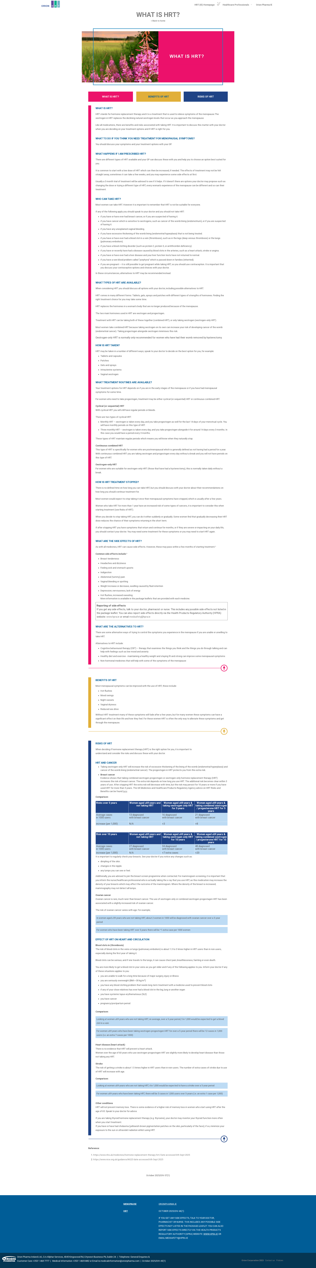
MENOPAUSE (130, 1204)
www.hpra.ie (112, 616)
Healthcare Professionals (236, 4)
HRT (125, 1211)
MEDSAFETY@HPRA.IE (176, 1238)
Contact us (270, 1260)
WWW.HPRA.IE (210, 1234)
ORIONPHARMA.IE (168, 1204)
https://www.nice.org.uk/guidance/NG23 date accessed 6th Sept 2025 (128, 1159)
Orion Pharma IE (264, 4)
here (125, 791)
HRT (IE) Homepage (205, 4)
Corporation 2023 (253, 1260)
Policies (279, 1260)
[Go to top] (224, 667)
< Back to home (158, 21)
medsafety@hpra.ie (139, 616)
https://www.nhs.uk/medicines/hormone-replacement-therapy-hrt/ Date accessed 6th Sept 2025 (141, 1155)
